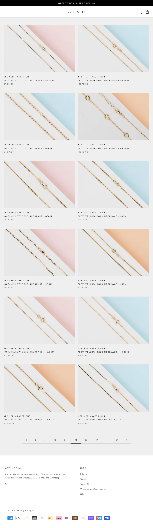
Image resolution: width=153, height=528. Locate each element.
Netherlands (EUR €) (19, 511)
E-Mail (42, 477)
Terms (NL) (85, 484)
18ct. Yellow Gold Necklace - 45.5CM (29, 80)
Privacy (83, 474)
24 (65, 440)
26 (86, 440)
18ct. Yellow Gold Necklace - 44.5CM (103, 80)
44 (117, 440)
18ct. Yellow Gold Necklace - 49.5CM (103, 352)
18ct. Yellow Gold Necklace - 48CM (28, 284)
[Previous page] (26, 440)
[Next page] (126, 440)
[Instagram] (6, 484)
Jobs (82, 493)
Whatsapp (54, 477)
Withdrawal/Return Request (93, 489)
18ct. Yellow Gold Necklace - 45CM (28, 148)
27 (97, 440)
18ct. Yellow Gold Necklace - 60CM (102, 216)
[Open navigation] (6, 12)
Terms (83, 479)
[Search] (140, 12)
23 (55, 440)
